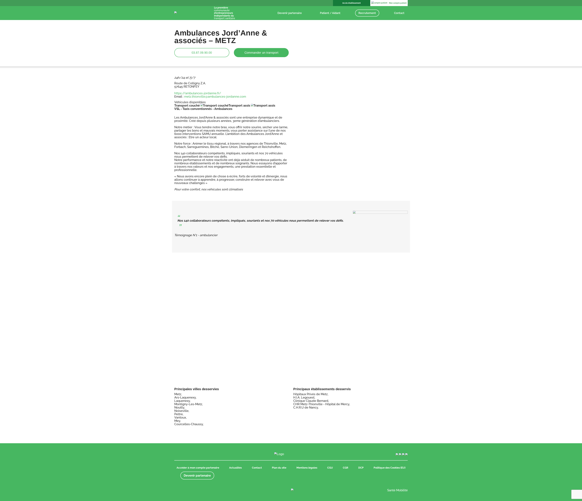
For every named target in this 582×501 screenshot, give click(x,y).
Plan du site (279, 467)
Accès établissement (351, 3)
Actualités (235, 467)
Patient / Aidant (330, 13)
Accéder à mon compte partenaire (198, 467)
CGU (330, 467)
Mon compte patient (398, 3)
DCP (361, 467)
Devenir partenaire (290, 13)
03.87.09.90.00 (202, 52)
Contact (399, 13)
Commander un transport (261, 52)
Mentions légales (306, 467)
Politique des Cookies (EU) (389, 467)
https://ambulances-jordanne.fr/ (197, 93)
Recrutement (367, 13)
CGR (345, 467)
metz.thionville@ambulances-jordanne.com (215, 96)
